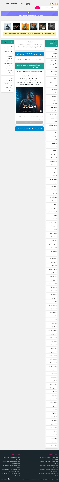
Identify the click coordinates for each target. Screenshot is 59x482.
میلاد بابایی (53, 420)
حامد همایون (53, 147)
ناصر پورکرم (53, 424)
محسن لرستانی (52, 363)
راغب (54, 175)
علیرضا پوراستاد (52, 283)
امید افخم (54, 103)
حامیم (54, 150)
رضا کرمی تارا (53, 197)
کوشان (54, 316)
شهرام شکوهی (53, 258)
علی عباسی (53, 265)
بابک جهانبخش (52, 125)
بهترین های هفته (8, 49)
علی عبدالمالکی (52, 269)
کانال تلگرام (28, 5)
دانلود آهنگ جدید (29, 42)
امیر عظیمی (53, 111)
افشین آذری (53, 96)
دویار (55, 172)
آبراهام (54, 53)
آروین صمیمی (53, 64)
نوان (55, 431)
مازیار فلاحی (53, 323)
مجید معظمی (53, 345)
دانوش (54, 168)
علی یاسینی (53, 280)
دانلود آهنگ (9, 58)
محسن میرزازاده (52, 366)
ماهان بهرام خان (52, 330)
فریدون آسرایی (52, 305)
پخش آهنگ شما (14, 3)
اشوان (54, 93)
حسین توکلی (53, 157)
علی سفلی (53, 262)
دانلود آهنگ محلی (8, 63)
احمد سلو (54, 85)
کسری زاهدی (53, 312)
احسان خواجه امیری (51, 75)
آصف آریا (54, 67)
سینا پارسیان (53, 233)
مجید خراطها (53, 337)
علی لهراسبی (53, 273)
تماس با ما (22, 3)
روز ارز (10, 78)
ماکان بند (54, 327)
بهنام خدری (53, 132)
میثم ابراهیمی (53, 417)
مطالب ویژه (32, 116)
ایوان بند (54, 121)
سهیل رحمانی (53, 229)
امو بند (54, 100)
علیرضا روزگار (53, 287)
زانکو (55, 215)
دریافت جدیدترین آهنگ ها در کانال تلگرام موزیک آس (29, 54)
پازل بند (54, 136)
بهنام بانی (53, 129)
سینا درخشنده (53, 237)
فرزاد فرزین (53, 301)
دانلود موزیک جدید (7, 80)
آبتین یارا (54, 49)
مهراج (54, 406)
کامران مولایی (53, 309)
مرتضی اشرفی (53, 381)
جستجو (37, 7)
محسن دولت (53, 359)
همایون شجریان (52, 435)
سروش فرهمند (53, 222)
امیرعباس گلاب (52, 114)
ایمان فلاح (53, 118)
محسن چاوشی (52, 355)
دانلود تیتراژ (9, 66)
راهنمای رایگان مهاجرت (8, 89)
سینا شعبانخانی (52, 244)
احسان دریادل (53, 78)
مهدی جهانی (53, 402)
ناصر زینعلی (53, 427)
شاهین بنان (53, 247)
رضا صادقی (53, 190)
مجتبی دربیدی (53, 334)
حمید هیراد (53, 165)
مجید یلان (53, 348)
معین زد (54, 395)
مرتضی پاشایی (53, 384)
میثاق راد (54, 413)
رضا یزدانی (53, 204)
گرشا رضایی (53, 319)
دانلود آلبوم (9, 56)
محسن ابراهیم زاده (52, 352)
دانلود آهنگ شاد (8, 61)
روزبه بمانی (53, 208)
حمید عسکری (53, 161)
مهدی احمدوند (52, 399)
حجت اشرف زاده (52, 154)
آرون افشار (53, 60)
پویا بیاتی (54, 143)
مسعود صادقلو (53, 388)
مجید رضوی (53, 341)
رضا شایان (53, 186)
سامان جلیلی (53, 219)
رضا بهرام (54, 183)
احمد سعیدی (53, 82)
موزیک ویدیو (9, 73)
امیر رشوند (53, 107)
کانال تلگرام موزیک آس (7, 84)
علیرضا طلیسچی (52, 291)
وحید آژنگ (53, 442)
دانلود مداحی (9, 68)
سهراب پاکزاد (53, 226)
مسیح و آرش (53, 391)
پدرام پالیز (53, 139)
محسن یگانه (53, 370)
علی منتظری (53, 276)
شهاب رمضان (53, 251)
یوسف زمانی (53, 445)
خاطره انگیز (9, 54)
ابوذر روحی (53, 71)
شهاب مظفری (53, 255)
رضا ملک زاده (53, 201)
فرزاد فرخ (54, 298)
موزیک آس (35, 76)
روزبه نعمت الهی (52, 211)
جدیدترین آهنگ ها (38, 116)
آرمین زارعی (53, 57)
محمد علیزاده (53, 373)
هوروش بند (53, 438)
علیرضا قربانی (53, 294)
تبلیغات (7, 3)
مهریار (54, 409)
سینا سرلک (53, 240)
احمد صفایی (53, 89)
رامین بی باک (53, 179)
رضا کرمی (54, 193)
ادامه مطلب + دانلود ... (29, 122)
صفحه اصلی (28, 3)
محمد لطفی (53, 377)
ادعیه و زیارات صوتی (7, 47)
